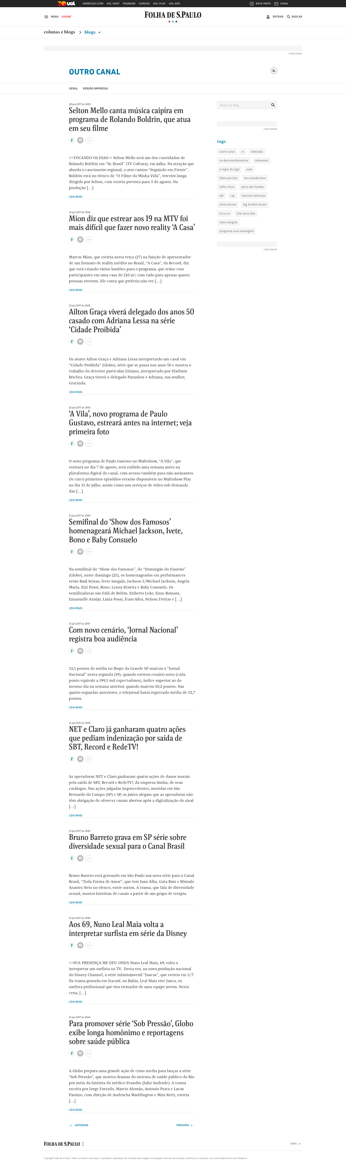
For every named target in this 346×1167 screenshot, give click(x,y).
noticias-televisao (253, 195)
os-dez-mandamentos (233, 160)
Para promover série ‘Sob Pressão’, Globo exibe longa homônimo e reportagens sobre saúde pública (131, 1033)
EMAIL (285, 3)
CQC (232, 195)
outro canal (227, 151)
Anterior (81, 1125)
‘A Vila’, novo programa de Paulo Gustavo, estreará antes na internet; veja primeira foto (130, 423)
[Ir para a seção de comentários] (80, 140)
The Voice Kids (246, 213)
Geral (73, 88)
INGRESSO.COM (93, 3)
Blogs (90, 32)
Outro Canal (94, 71)
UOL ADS (174, 3)
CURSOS (144, 3)
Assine (66, 17)
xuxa (249, 169)
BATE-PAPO (263, 3)
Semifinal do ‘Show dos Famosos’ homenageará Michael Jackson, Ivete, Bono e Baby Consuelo (126, 531)
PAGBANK (129, 3)
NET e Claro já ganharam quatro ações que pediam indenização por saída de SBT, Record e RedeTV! (127, 738)
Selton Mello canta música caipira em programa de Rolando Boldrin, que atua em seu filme (130, 120)
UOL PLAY (159, 3)
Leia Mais (75, 196)
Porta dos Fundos (252, 187)
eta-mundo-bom (255, 178)
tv (242, 151)
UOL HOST (113, 3)
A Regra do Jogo (229, 169)
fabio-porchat (228, 178)
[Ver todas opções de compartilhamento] (72, 140)
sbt (221, 195)
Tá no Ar (224, 213)
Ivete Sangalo (228, 222)
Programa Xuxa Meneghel (236, 231)
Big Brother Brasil (254, 204)
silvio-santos (227, 204)
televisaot (261, 160)
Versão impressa (95, 88)
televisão (257, 151)
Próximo (183, 1125)
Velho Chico (226, 187)
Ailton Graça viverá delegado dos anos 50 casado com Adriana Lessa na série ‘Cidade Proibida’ (131, 321)
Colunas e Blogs (59, 32)
